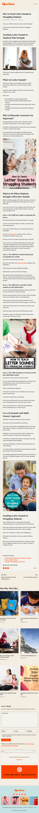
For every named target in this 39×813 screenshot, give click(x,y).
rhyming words (22, 263)
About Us (25, 807)
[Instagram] (14, 794)
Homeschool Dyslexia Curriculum (15, 561)
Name (4, 731)
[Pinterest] (19, 794)
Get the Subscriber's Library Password (19, 774)
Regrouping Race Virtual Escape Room (8, 577)
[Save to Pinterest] (8, 568)
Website (29, 731)
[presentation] (9, 603)
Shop (35, 807)
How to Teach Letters (11, 559)
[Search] (33, 751)
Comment (5, 713)
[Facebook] (22, 794)
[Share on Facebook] (3, 568)
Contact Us (30, 807)
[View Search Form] (34, 4)
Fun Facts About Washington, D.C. (29, 655)
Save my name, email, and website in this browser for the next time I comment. (19, 735)
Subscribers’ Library (7, 807)
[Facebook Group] (25, 794)
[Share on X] (6, 568)
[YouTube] (17, 794)
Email (17, 731)
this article (13, 234)
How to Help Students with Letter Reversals (18, 558)
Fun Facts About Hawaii (31, 576)
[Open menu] (36, 4)
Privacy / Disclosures (17, 807)
